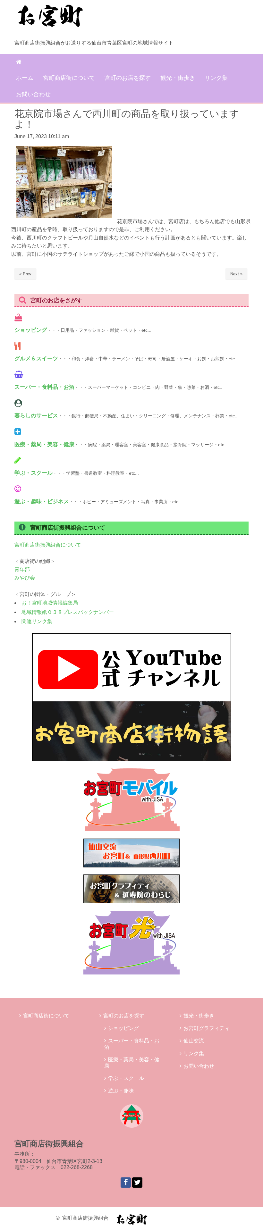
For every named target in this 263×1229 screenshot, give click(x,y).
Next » (236, 274)
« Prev (25, 274)
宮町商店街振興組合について (47, 545)
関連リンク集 (36, 621)
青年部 (22, 569)
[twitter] (137, 1182)
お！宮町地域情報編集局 (49, 603)
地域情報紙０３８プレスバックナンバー (67, 612)
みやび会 (24, 578)
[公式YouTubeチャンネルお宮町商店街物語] (131, 759)
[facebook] (126, 1182)
